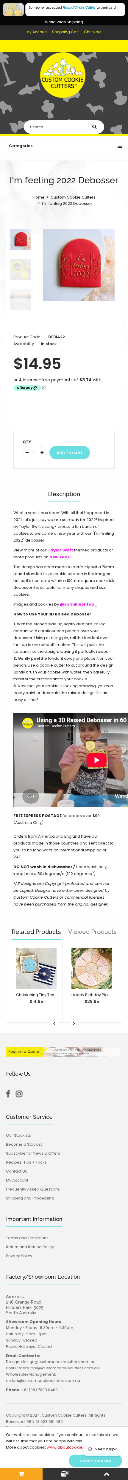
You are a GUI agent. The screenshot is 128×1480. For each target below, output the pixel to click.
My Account (37, 31)
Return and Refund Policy (30, 1247)
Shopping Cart (65, 31)
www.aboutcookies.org (69, 1447)
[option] (79, 265)
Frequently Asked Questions (33, 1189)
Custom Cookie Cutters (73, 197)
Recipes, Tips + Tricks (26, 1162)
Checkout (93, 31)
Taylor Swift (60, 550)
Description (64, 494)
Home (39, 197)
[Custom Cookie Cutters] (64, 103)
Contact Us (16, 1171)
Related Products (36, 931)
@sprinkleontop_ (78, 604)
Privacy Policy (19, 1256)
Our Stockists (18, 1135)
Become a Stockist (24, 1144)
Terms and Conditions (27, 1238)
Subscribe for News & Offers (33, 1153)
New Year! (60, 557)
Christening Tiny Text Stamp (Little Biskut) (54, 995)
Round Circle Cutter (79, 7)
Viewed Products (92, 931)
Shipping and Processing (30, 1198)
